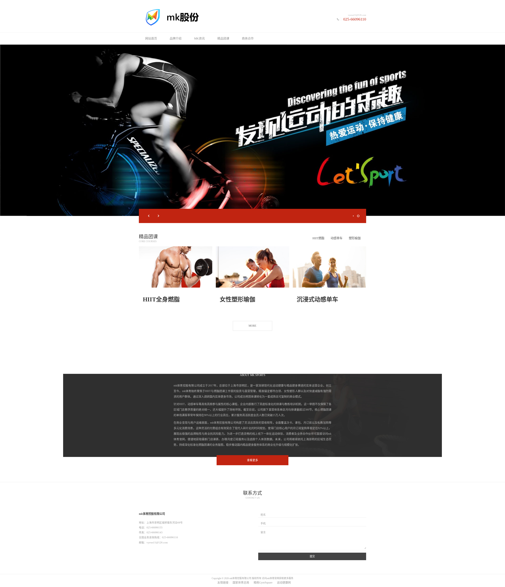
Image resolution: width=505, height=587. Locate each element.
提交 (312, 556)
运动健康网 (284, 582)
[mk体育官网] (195, 17)
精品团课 (223, 38)
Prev (149, 216)
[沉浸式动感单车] (329, 267)
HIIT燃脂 (318, 238)
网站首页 (151, 38)
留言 (263, 532)
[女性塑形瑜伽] (252, 267)
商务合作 (248, 38)
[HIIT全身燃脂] (175, 267)
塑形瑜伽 (355, 238)
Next (159, 216)
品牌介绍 (175, 38)
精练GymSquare (263, 582)
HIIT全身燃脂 (161, 299)
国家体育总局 (241, 582)
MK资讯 (199, 38)
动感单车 (336, 238)
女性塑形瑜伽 (237, 299)
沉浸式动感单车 (317, 299)
